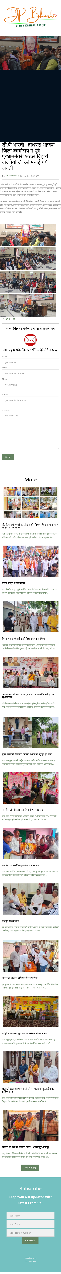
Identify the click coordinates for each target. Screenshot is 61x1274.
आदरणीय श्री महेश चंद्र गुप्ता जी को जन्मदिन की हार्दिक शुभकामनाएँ (28, 696)
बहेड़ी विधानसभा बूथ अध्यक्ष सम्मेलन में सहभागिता (25, 1033)
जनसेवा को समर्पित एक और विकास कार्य (21, 865)
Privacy (33, 1261)
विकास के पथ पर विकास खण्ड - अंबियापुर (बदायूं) (25, 1147)
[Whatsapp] (10, 319)
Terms (27, 1261)
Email (4, 367)
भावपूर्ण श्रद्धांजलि (10, 921)
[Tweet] (7, 319)
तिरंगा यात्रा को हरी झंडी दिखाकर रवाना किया (23, 638)
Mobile (5, 394)
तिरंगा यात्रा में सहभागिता (13, 583)
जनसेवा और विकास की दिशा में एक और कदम (23, 809)
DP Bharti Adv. (12, 175)
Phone (5, 379)
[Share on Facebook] (3, 319)
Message (5, 410)
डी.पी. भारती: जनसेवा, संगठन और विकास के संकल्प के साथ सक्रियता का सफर (30, 526)
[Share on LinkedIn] (14, 319)
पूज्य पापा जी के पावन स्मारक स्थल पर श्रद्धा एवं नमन (27, 754)
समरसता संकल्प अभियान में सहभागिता (19, 978)
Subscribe (30, 1240)
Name (4, 356)
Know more (30, 1167)
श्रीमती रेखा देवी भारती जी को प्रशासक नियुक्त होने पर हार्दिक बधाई (28, 1090)
